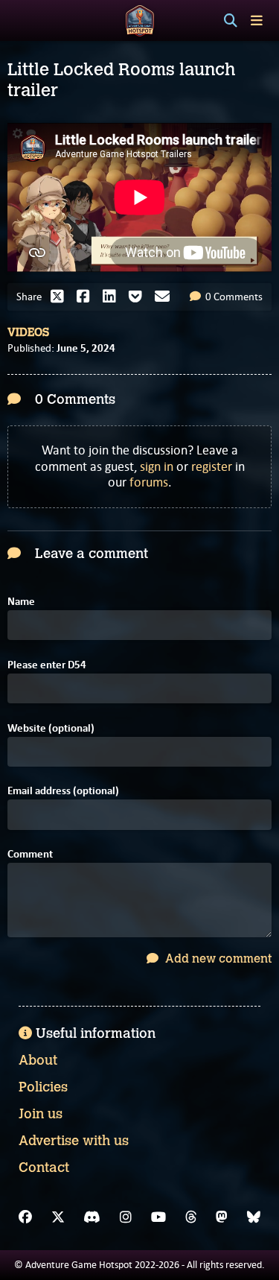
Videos (28, 332)
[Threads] (191, 1217)
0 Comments (233, 296)
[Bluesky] (253, 1217)
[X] (58, 1217)
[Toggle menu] (256, 20)
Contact (44, 1167)
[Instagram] (126, 1217)
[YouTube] (158, 1217)
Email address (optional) (63, 791)
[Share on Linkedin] (113, 296)
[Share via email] (166, 296)
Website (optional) (50, 728)
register (211, 466)
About (38, 1060)
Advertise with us (74, 1140)
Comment (30, 854)
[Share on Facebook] (87, 296)
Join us (40, 1114)
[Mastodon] (222, 1217)
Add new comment (217, 958)
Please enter (46, 665)
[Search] (230, 21)
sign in (156, 466)
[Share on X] (61, 296)
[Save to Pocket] (139, 296)
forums (148, 482)
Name (21, 602)
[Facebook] (25, 1217)
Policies (43, 1087)
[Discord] (91, 1217)
